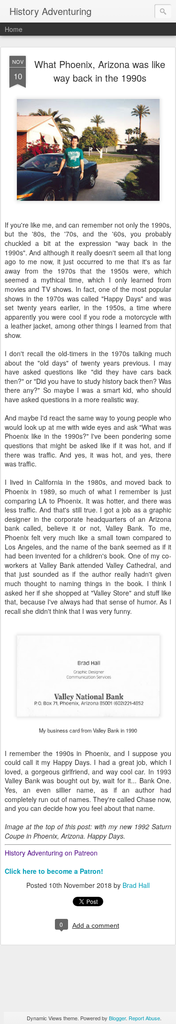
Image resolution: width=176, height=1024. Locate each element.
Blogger (117, 1018)
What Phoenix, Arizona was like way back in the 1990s (99, 70)
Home (14, 29)
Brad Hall (136, 885)
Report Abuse (144, 1018)
